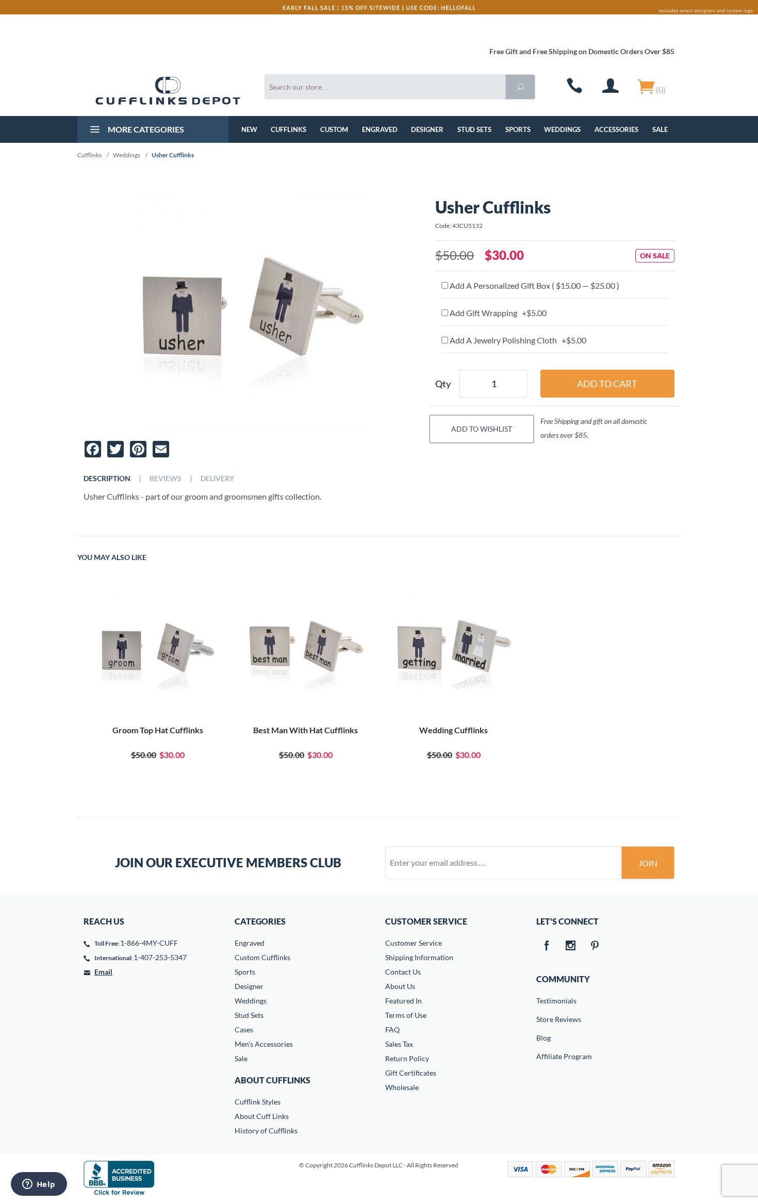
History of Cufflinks (266, 1130)
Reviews (166, 478)
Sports (518, 129)
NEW (249, 129)
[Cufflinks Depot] (167, 90)
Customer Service (413, 942)
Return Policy (407, 1058)
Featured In (403, 1000)
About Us (400, 986)
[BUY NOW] (157, 652)
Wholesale (402, 1087)
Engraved (380, 129)
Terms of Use (405, 1015)
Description (107, 478)
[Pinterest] (595, 946)
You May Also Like (111, 557)
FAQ (392, 1029)
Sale (660, 129)
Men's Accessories (264, 1044)
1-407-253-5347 (160, 957)
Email (103, 971)
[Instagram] (571, 946)
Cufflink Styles (258, 1101)
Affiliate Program (543, 1056)
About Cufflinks (272, 1080)
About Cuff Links (262, 1116)
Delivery (217, 478)
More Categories (145, 129)
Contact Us (403, 971)
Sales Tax (399, 1044)
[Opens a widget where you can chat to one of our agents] (38, 1185)
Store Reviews (543, 1019)
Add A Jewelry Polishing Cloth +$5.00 (517, 340)
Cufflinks (288, 129)
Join (647, 863)
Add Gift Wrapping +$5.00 (497, 313)
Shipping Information (419, 957)
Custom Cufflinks (262, 957)
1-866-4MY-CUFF (149, 942)
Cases (244, 1029)
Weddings (562, 129)
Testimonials (543, 1000)
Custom (334, 129)
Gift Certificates (410, 1072)
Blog (543, 1037)
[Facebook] (546, 946)
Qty (443, 383)
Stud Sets (474, 129)
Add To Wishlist (481, 428)
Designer (427, 129)
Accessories (616, 129)
